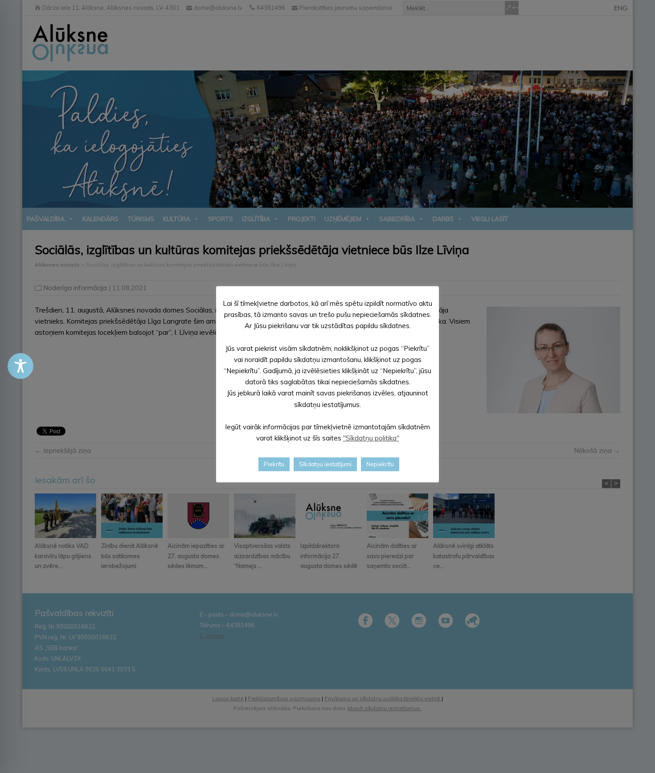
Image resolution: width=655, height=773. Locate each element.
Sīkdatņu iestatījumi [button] (325, 464)
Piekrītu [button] (274, 464)
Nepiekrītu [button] (380, 464)
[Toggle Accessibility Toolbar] (20, 366)
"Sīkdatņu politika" (371, 438)
